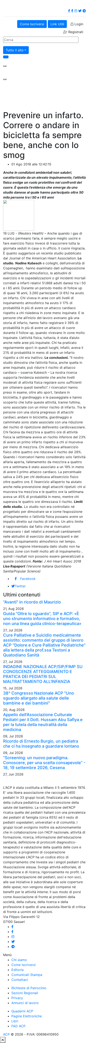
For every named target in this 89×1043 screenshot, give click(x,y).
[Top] (2, 1040)
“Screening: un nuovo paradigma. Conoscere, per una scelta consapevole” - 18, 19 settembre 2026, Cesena (44, 762)
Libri (14, 1021)
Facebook (28, 579)
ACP (6, 1034)
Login (78, 24)
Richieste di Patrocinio (28, 988)
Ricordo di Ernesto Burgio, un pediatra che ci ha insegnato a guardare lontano (41, 744)
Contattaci (19, 980)
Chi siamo (19, 960)
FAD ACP (18, 1026)
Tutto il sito (15, 50)
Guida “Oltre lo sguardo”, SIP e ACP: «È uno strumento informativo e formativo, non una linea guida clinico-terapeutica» (42, 618)
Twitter (20, 586)
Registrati (75, 32)
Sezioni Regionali (24, 993)
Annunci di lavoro (25, 1003)
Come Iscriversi (32, 24)
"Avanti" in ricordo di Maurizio (32, 602)
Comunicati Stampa (26, 975)
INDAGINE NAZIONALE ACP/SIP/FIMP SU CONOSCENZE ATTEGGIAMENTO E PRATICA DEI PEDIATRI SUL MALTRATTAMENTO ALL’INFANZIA (43, 674)
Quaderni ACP (22, 1011)
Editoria (17, 970)
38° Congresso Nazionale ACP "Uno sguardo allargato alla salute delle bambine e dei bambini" (38, 698)
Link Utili (57, 24)
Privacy (17, 998)
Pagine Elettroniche (26, 1016)
